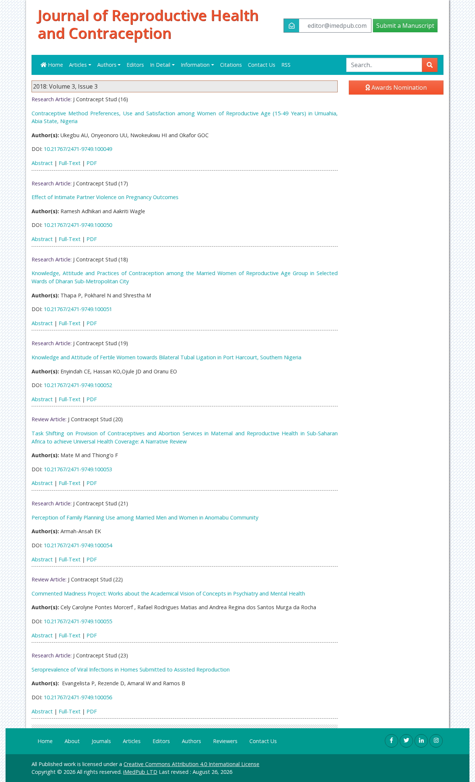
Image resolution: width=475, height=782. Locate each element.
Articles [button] (78, 64)
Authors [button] (107, 64)
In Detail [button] (160, 64)
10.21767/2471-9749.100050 (78, 224)
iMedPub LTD (140, 771)
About (72, 741)
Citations (231, 64)
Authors (191, 741)
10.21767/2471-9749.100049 (78, 148)
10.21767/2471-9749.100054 (78, 545)
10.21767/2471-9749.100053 (78, 469)
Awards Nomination (398, 87)
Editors (135, 64)
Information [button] (195, 64)
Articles (132, 741)
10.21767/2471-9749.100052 (78, 385)
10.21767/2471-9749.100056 (78, 697)
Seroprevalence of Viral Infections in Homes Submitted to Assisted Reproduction (131, 669)
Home (54, 64)
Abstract (42, 162)
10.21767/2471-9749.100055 (78, 621)
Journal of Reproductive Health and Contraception (148, 24)
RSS (286, 64)
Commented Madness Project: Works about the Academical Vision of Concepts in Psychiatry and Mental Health (168, 593)
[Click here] (391, 741)
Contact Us (261, 64)
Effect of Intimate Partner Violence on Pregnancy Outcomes (105, 197)
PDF (91, 162)
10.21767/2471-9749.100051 (78, 309)
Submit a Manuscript (405, 26)
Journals (101, 741)
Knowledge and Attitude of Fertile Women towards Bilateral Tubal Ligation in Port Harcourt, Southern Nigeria (166, 357)
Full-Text (70, 162)
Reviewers (225, 741)
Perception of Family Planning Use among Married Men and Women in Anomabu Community (145, 517)
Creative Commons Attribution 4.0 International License (191, 764)
